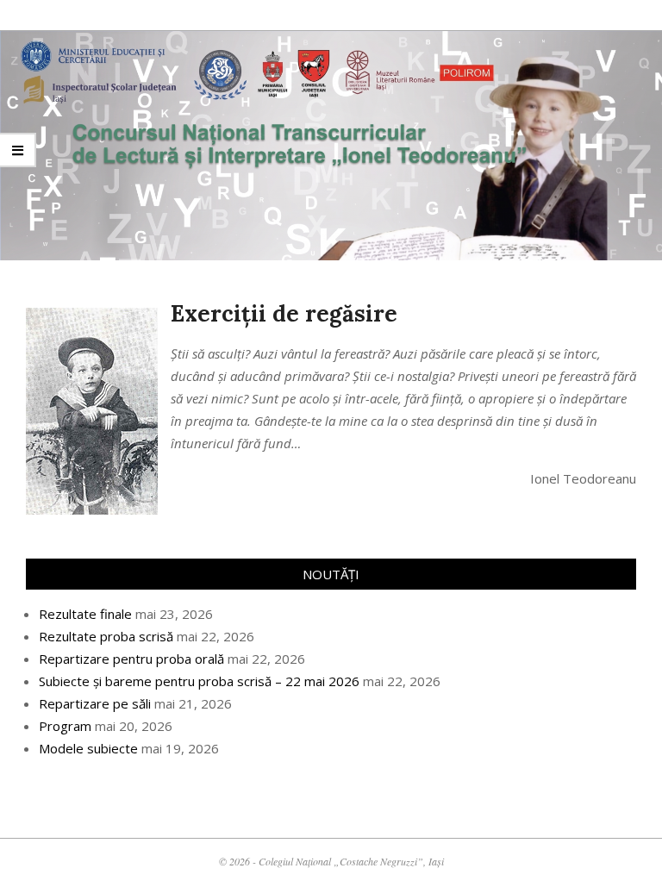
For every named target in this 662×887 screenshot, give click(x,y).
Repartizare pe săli (95, 703)
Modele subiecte (88, 748)
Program (65, 725)
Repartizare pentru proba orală (131, 658)
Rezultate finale (85, 613)
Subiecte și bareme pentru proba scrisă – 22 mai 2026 (199, 681)
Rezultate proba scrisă (106, 636)
